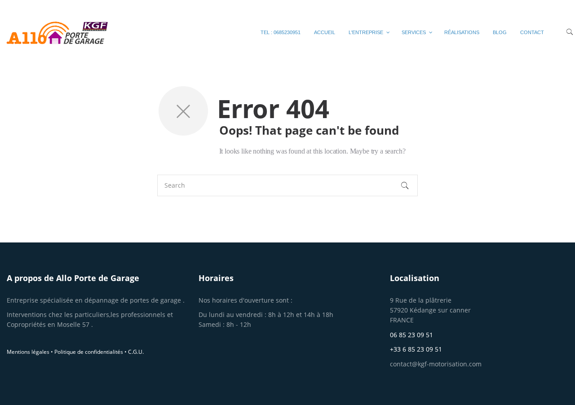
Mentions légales (28, 352)
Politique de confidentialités (88, 352)
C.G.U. (136, 352)
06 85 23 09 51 (411, 334)
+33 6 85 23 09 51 (416, 349)
